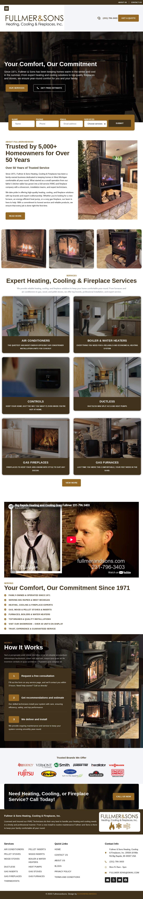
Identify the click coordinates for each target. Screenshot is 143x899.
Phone (39, 119)
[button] (6, 8)
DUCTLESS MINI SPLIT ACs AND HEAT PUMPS (107, 406)
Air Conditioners (36, 340)
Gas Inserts (11, 871)
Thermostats (11, 881)
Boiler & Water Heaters (107, 340)
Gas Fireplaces (35, 462)
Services (89, 119)
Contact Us (61, 855)
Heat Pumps (35, 867)
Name (15, 119)
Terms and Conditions (67, 877)
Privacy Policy (63, 871)
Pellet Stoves (12, 854)
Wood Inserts (37, 854)
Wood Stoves (12, 859)
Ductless (107, 401)
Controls (36, 401)
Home (58, 849)
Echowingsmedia (87, 894)
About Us (60, 860)
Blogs (58, 866)
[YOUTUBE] (119, 880)
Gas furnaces (107, 462)
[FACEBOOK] (125, 880)
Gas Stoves (35, 871)
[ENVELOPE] (107, 880)
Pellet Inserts (37, 849)
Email (63, 119)
